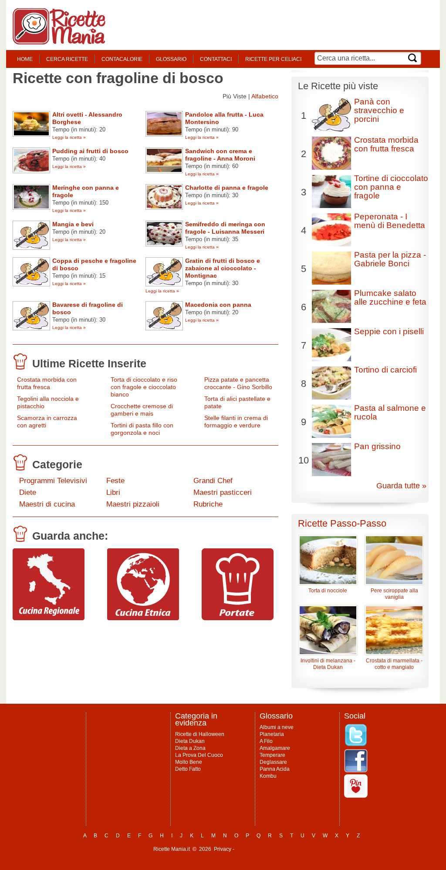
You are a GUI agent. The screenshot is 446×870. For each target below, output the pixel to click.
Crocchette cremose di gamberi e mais (142, 410)
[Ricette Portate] (238, 618)
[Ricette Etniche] (143, 618)
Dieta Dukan (190, 741)
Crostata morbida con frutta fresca (47, 383)
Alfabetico (264, 96)
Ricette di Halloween (199, 734)
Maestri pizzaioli (132, 504)
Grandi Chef (213, 480)
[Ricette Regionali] (48, 618)
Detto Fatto (188, 769)
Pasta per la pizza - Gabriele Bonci (390, 259)
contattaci (216, 59)
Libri (113, 492)
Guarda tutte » (401, 485)
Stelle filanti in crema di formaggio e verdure (236, 421)
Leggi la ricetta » (69, 137)
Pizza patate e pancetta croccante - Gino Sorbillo (238, 383)
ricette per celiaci (273, 59)
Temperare (272, 755)
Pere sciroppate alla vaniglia (394, 594)
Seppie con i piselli (389, 331)
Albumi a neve (277, 727)
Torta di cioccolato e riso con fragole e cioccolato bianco (144, 387)
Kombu (268, 776)
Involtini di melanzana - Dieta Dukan (328, 664)
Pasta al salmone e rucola (390, 412)
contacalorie (121, 59)
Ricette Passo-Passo (342, 523)
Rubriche (208, 504)
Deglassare (273, 762)
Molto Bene (188, 762)
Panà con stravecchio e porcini (379, 110)
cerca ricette (67, 59)
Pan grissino (377, 446)
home (25, 59)
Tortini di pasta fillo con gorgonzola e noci (142, 429)
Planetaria (272, 734)
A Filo (266, 741)
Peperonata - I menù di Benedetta (389, 221)
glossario (171, 59)
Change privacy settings (264, 849)
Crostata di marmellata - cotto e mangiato (394, 664)
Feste (115, 480)
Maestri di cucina (47, 504)
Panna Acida (275, 769)
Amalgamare (275, 748)
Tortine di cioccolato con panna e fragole (391, 187)
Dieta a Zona (190, 748)
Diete (27, 492)
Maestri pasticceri (222, 492)
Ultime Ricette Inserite (89, 363)
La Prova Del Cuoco (199, 755)
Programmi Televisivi (53, 480)
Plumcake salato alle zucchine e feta (390, 297)
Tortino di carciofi (385, 369)
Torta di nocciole (327, 591)
